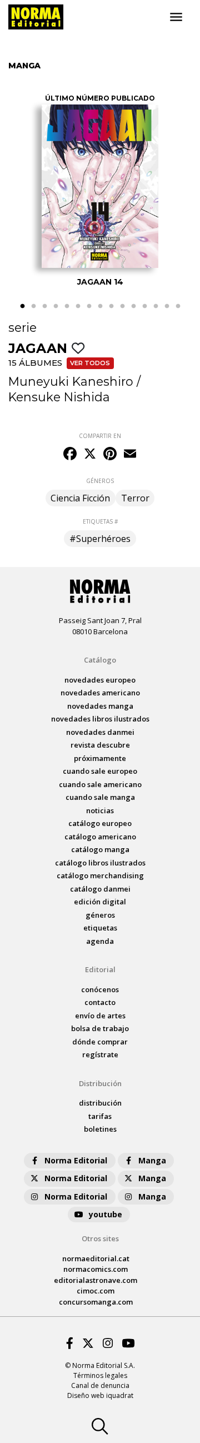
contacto (100, 1002)
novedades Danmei (100, 732)
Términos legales (100, 1375)
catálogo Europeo (100, 823)
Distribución (100, 1083)
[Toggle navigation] (176, 17)
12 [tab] (144, 306)
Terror (135, 498)
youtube (105, 1214)
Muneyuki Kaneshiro (70, 381)
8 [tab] (100, 306)
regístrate (100, 1054)
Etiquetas (100, 928)
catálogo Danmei (100, 889)
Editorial (100, 969)
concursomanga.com (96, 1302)
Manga (152, 1160)
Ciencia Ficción (80, 498)
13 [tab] (155, 306)
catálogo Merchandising (100, 875)
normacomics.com (95, 1269)
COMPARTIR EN (100, 436)
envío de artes (100, 1016)
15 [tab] (177, 306)
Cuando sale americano (100, 784)
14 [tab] (166, 306)
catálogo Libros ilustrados (100, 863)
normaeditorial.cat (95, 1258)
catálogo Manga (100, 849)
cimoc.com (95, 1291)
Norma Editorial (75, 1160)
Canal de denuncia (100, 1385)
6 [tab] (77, 306)
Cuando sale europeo (100, 771)
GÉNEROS (100, 481)
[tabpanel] (100, 190)
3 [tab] (44, 306)
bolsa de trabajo (100, 1028)
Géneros (100, 915)
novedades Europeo (100, 680)
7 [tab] (88, 306)
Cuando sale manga (100, 797)
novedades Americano (100, 693)
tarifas (100, 1116)
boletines (100, 1129)
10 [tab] (122, 306)
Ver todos (90, 363)
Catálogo (100, 660)
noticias (100, 810)
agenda (100, 941)
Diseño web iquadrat (100, 1395)
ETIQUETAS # (100, 521)
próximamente (100, 758)
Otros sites (100, 1238)
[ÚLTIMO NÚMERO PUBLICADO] (100, 186)
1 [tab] (22, 306)
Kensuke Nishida (59, 397)
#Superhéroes (100, 539)
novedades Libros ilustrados (100, 719)
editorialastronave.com (95, 1280)
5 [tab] (66, 306)
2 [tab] (33, 306)
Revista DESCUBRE (100, 745)
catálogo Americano (100, 837)
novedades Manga (100, 706)
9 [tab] (111, 306)
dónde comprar (100, 1042)
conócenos (100, 989)
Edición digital (100, 902)
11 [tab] (133, 306)
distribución (100, 1103)
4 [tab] (55, 306)
